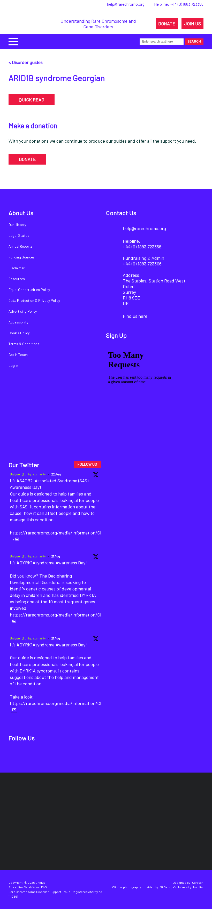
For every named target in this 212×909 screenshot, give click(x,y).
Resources (17, 279)
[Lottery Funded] (24, 802)
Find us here (135, 316)
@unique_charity (34, 474)
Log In (13, 365)
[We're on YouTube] (68, 754)
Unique (15, 474)
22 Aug (56, 474)
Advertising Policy (23, 311)
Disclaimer (17, 268)
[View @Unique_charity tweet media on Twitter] (14, 621)
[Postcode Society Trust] (54, 802)
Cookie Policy (19, 333)
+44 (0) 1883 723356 (186, 4)
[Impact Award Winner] (144, 802)
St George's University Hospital (181, 887)
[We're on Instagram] (51, 754)
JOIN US (192, 23)
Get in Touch (18, 354)
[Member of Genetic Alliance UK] (184, 802)
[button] (13, 41)
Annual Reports (21, 246)
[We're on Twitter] (33, 754)
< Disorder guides (26, 62)
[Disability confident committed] (88, 838)
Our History (17, 224)
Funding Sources (22, 257)
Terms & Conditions (24, 344)
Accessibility (18, 322)
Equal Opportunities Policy (29, 289)
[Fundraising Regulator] (95, 802)
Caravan (197, 882)
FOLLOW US (87, 464)
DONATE (166, 23)
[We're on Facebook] (16, 754)
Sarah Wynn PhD (35, 887)
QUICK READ (31, 99)
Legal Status (19, 235)
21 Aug (55, 556)
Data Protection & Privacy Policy (34, 300)
